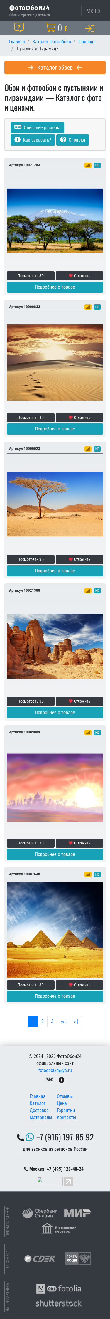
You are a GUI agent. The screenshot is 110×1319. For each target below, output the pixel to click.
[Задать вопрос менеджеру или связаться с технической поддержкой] (20, 27)
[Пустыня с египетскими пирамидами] (55, 929)
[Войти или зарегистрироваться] (91, 28)
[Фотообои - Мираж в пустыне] (55, 787)
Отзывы (65, 1096)
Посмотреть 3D (31, 275)
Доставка (39, 1110)
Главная (37, 1096)
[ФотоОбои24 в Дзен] (61, 1080)
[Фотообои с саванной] (55, 220)
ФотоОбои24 (29, 7)
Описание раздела (41, 127)
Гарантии (66, 1110)
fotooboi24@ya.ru (55, 1070)
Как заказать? (36, 140)
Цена (62, 1103)
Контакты (66, 1117)
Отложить (82, 275)
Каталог (37, 1103)
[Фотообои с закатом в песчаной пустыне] (55, 362)
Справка (76, 140)
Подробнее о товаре (55, 287)
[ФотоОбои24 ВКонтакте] (49, 1080)
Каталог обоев (55, 67)
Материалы (41, 1117)
